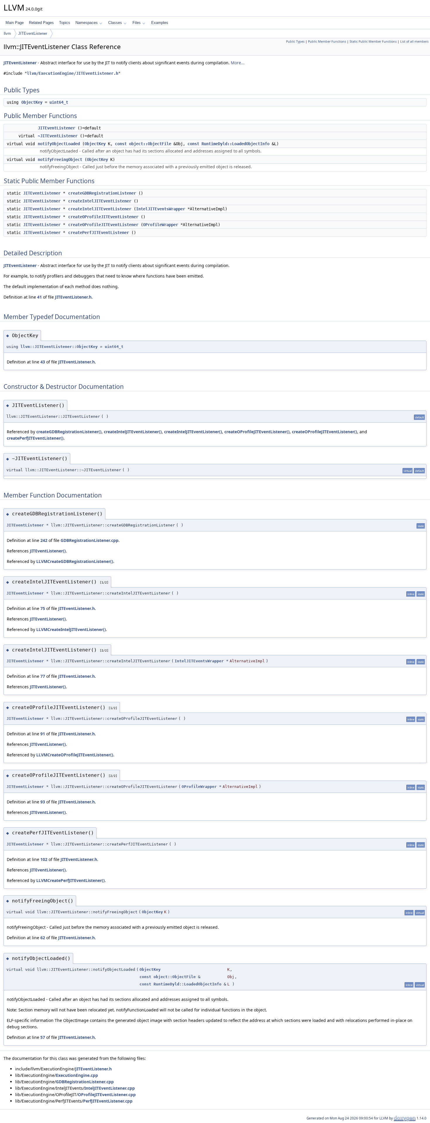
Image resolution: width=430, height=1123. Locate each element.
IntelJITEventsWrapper (160, 209)
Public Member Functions (327, 41)
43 (42, 362)
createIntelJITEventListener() (133, 431)
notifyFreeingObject (60, 159)
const (121, 143)
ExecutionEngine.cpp (77, 1075)
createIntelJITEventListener (99, 201)
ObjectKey (31, 102)
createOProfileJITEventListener (103, 216)
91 (42, 733)
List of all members (414, 41)
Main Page (15, 22)
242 (43, 540)
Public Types (295, 41)
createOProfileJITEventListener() (257, 431)
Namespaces (86, 22)
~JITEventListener (58, 136)
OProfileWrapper (160, 224)
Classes (115, 22)
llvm (7, 33)
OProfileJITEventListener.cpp (107, 1094)
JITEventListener (32, 33)
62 (42, 937)
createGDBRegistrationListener (102, 193)
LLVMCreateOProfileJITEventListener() (74, 755)
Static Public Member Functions (373, 41)
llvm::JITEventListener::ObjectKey (59, 346)
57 (42, 1037)
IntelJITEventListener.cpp (109, 1088)
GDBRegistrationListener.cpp (89, 540)
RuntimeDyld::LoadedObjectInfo (235, 143)
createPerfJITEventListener (98, 232)
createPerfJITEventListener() (35, 438)
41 (39, 297)
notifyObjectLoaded (59, 143)
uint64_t (58, 102)
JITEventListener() (48, 551)
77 (42, 676)
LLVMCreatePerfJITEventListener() (70, 880)
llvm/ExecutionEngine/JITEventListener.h (72, 73)
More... (238, 62)
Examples (159, 22)
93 (42, 802)
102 (43, 859)
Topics (64, 22)
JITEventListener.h (73, 297)
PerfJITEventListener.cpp (108, 1101)
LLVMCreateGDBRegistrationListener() (74, 561)
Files (137, 22)
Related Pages (41, 22)
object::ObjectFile (150, 143)
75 (42, 608)
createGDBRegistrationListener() (69, 431)
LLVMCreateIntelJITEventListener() (71, 629)
